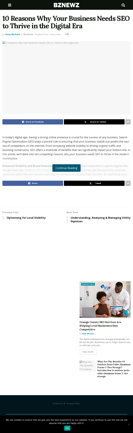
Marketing (88, 284)
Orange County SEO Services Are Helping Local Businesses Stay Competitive (100, 325)
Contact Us (57, 403)
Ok (67, 428)
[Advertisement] (66, 196)
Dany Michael (12, 34)
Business (28, 34)
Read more (88, 352)
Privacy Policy (73, 403)
